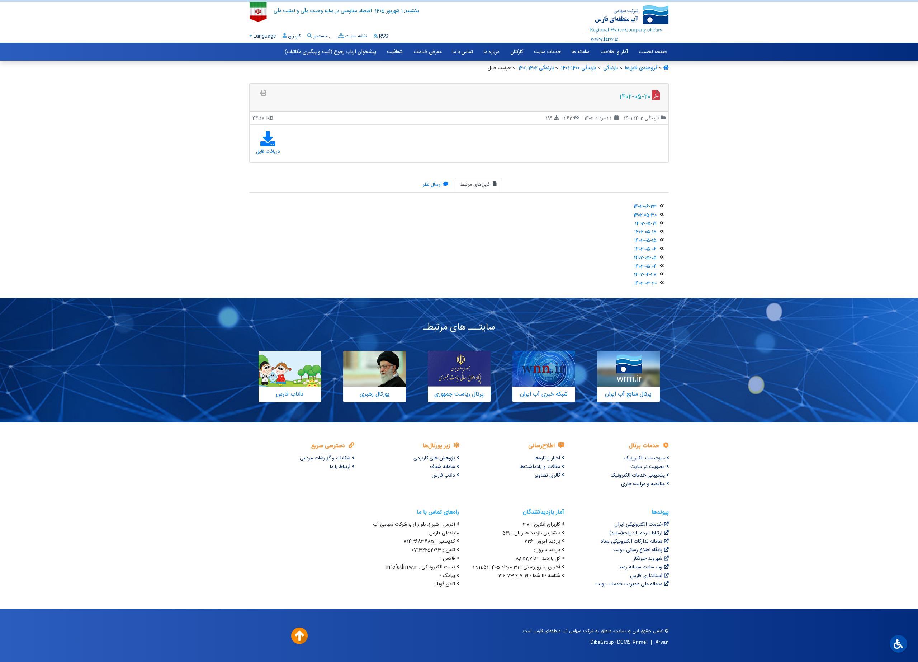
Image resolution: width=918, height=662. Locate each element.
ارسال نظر (432, 184)
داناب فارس (443, 475)
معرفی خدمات (427, 52)
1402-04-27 (645, 274)
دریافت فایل (268, 151)
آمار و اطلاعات (614, 52)
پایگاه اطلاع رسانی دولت (637, 550)
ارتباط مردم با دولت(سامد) (635, 533)
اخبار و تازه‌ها (547, 458)
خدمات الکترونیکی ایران (638, 524)
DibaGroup (602, 641)
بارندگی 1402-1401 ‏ (535, 68)
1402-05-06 (645, 249)
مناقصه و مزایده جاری (643, 484)
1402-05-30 (645, 215)
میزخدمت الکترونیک (644, 458)
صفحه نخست (653, 52)
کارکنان (516, 52)
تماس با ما (463, 52)
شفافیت (395, 52)
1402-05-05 (645, 258)
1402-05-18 (645, 232)
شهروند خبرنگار (647, 558)
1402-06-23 (645, 206)
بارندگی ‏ (610, 68)
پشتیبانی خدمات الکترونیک (638, 475)
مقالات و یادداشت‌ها (540, 467)
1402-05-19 (646, 223)
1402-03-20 (645, 283)
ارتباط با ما (340, 467)
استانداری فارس (646, 576)
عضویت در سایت (647, 467)
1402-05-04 (645, 266)
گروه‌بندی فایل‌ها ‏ (640, 68)
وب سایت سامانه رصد (640, 567)
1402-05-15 (645, 240)
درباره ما (492, 52)
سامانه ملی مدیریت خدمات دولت (628, 584)
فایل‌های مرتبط (475, 184)
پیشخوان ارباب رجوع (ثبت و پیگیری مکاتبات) (330, 52)
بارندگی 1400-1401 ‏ (577, 68)
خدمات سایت (547, 52)
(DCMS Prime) (631, 641)
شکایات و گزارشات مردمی (325, 458)
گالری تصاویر (547, 475)
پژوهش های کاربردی (434, 458)
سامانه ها (581, 52)
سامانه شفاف (442, 467)
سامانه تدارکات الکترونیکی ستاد (631, 541)
